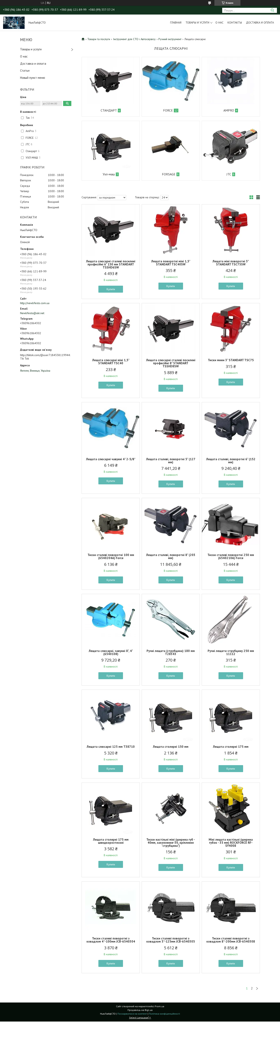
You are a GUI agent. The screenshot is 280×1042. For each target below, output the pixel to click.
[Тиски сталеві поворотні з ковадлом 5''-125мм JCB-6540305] (171, 907)
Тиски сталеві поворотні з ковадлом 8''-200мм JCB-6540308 (230, 940)
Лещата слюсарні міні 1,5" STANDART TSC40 (110, 362)
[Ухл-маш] (111, 144)
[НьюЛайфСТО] (14, 22)
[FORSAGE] (171, 144)
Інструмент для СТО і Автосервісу (134, 39)
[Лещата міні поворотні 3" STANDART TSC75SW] (231, 230)
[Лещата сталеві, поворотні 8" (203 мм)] (171, 523)
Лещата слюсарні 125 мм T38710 (111, 746)
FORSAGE (168, 174)
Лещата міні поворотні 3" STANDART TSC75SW (231, 263)
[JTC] (231, 144)
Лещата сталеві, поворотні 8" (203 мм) (170, 556)
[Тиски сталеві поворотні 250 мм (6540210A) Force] (231, 523)
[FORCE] (171, 80)
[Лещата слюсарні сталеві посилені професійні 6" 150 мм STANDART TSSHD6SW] (111, 230)
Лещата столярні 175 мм (230, 746)
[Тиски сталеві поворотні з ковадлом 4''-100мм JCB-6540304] (111, 907)
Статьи (25, 70)
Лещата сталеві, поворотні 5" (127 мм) (170, 461)
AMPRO (228, 110)
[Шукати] (272, 10)
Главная (175, 22)
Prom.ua (159, 1006)
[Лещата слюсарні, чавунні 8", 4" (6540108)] (111, 619)
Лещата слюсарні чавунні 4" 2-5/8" (110, 459)
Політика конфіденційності (164, 1013)
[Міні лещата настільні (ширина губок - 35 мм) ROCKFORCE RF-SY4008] (231, 808)
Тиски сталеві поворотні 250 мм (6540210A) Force (230, 556)
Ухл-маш (109, 174)
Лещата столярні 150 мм (170, 746)
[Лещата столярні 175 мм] (231, 715)
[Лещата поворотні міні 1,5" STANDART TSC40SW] (171, 230)
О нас (219, 22)
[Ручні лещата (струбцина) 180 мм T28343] (171, 619)
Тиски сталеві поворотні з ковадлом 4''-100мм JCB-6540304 (111, 940)
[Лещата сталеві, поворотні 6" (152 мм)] (231, 427)
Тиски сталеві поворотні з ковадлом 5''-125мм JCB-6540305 (170, 940)
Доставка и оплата (260, 22)
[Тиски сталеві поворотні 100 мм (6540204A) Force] (111, 523)
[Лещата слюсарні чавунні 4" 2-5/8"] (111, 427)
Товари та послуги (98, 39)
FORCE (168, 110)
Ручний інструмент (169, 39)
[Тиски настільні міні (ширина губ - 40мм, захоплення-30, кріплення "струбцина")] (171, 808)
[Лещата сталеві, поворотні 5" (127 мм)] (171, 427)
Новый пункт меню (32, 78)
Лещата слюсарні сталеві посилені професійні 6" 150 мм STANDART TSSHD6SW (110, 264)
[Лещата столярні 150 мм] (171, 715)
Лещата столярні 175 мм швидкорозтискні (111, 841)
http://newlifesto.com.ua (34, 303)
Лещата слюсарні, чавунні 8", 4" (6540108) (111, 652)
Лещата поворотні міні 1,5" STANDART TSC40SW (170, 263)
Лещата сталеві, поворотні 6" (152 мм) (230, 461)
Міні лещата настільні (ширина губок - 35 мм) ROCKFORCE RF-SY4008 (231, 842)
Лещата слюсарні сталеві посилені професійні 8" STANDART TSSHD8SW (170, 363)
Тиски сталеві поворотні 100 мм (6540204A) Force (111, 556)
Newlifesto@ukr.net (32, 313)
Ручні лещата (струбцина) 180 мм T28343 (171, 652)
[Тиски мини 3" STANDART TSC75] (231, 328)
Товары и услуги (197, 22)
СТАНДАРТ (109, 110)
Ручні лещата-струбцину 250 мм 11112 (231, 652)
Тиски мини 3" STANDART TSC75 (231, 360)
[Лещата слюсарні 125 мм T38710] (111, 715)
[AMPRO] (231, 80)
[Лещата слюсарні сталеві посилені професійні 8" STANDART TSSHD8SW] (171, 328)
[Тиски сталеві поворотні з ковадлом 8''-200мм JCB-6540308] (231, 907)
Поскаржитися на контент (132, 1013)
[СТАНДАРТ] (111, 80)
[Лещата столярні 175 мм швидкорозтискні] (111, 808)
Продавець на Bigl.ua (140, 1010)
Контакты (235, 22)
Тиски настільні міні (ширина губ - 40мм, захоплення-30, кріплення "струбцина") (170, 842)
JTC (229, 174)
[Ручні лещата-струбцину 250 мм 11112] (231, 619)
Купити (111, 289)
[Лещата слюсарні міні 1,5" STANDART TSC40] (111, 328)
